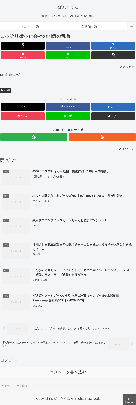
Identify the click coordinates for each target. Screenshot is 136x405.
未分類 (7, 90)
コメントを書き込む (68, 372)
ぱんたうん (68, 7)
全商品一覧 (89, 26)
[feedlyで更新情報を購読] (33, 137)
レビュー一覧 (29, 26)
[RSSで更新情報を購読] (102, 137)
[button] (113, 55)
